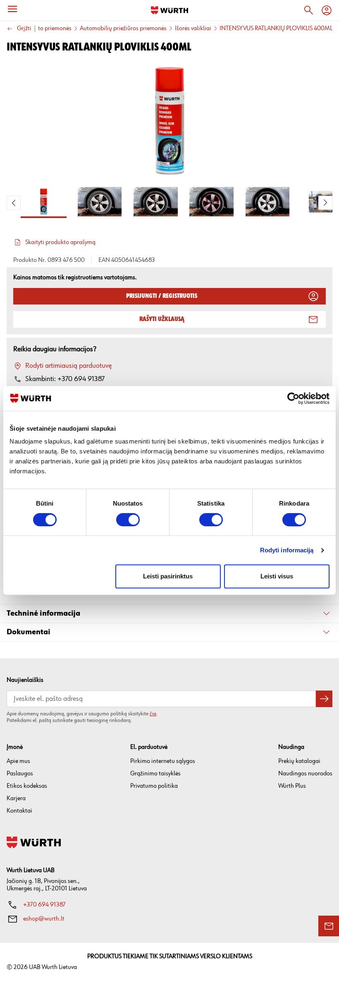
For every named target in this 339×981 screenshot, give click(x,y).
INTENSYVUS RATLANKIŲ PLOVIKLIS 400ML (276, 28)
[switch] (128, 519)
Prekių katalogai (299, 761)
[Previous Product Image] (14, 203)
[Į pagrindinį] (169, 10)
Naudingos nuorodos (305, 773)
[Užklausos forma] (328, 926)
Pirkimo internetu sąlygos (162, 761)
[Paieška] (308, 10)
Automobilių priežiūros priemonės (123, 28)
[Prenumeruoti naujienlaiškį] (324, 699)
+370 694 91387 (44, 904)
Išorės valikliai (193, 28)
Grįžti (24, 29)
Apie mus (18, 761)
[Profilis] (326, 10)
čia (153, 714)
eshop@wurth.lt (43, 918)
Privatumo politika (154, 785)
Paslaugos (20, 773)
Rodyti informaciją (287, 550)
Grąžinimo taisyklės (155, 773)
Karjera (16, 798)
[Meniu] (12, 9)
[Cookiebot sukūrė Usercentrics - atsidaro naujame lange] (293, 398)
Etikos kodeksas (27, 785)
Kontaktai (19, 810)
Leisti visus (276, 576)
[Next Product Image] (325, 203)
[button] (169, 613)
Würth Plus (292, 785)
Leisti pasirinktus (168, 576)
